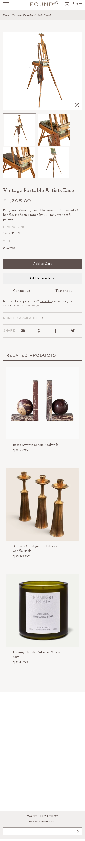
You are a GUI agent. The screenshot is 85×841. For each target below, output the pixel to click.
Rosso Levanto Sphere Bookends (35, 444)
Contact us (21, 291)
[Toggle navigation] (5, 5)
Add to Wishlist (42, 278)
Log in (77, 3)
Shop (6, 15)
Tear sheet (63, 291)
